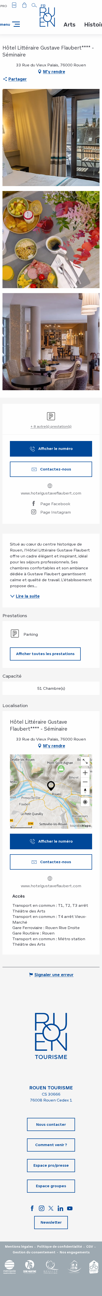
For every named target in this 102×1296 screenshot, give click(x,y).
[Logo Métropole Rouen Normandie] (9, 1267)
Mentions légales (19, 1246)
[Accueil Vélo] (94, 1267)
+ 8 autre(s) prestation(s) (51, 426)
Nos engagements (75, 1252)
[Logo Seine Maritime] (29, 1267)
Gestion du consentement (34, 1252)
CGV (89, 1246)
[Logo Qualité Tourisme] (51, 1267)
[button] (34, 5)
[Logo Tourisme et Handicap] (74, 1267)
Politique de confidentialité (59, 1246)
